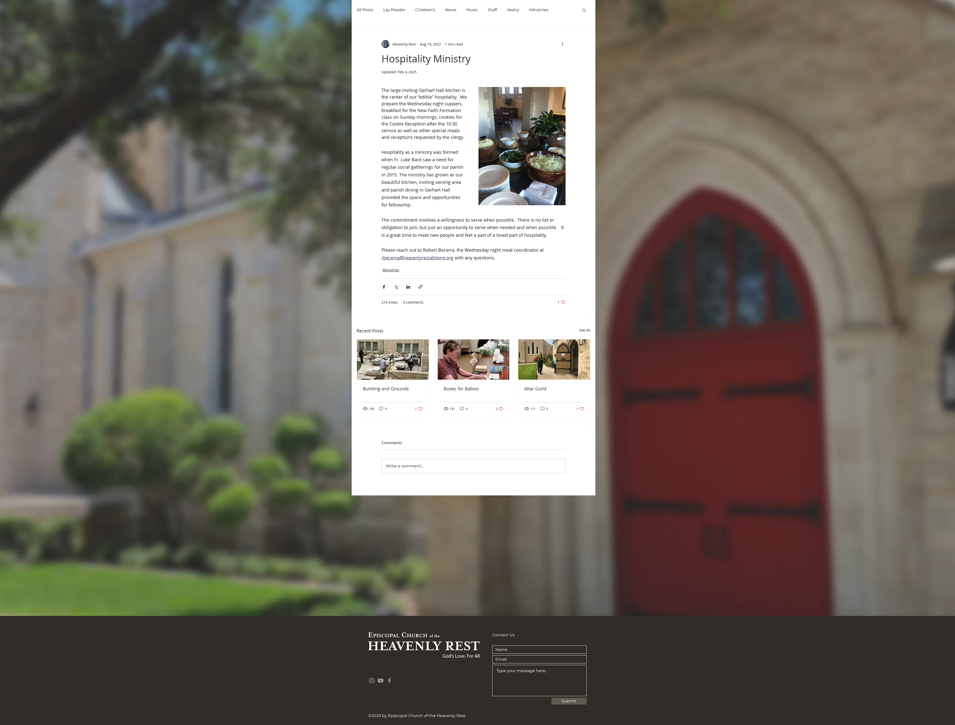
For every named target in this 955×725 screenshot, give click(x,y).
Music (472, 9)
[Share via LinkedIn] (408, 286)
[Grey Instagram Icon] (371, 680)
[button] (584, 10)
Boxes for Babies (461, 389)
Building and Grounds (386, 389)
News (450, 9)
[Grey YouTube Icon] (380, 680)
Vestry (513, 9)
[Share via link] (420, 286)
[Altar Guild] (554, 359)
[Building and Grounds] (393, 359)
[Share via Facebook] (384, 286)
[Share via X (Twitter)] (396, 286)
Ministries (538, 9)
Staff (492, 9)
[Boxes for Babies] (474, 359)
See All (584, 330)
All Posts (365, 9)
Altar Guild (535, 389)
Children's (425, 9)
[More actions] (563, 44)
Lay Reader (394, 9)
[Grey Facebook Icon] (389, 680)
